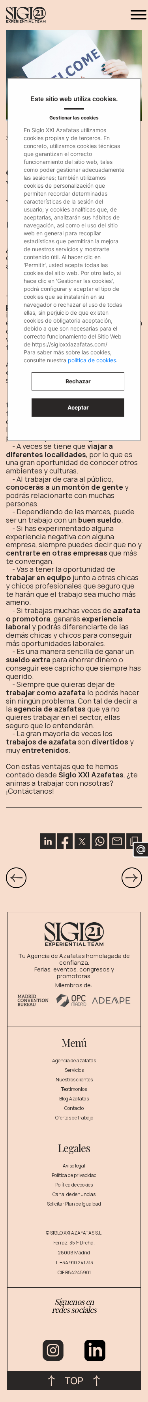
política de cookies (92, 360)
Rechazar (78, 381)
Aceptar (78, 407)
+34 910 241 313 (76, 1262)
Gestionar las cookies (74, 118)
